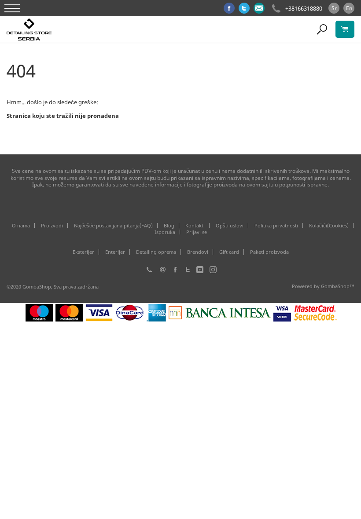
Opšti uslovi (229, 225)
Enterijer (115, 252)
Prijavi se (196, 232)
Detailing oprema (156, 252)
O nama (21, 225)
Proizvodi (52, 225)
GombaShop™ (337, 286)
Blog (169, 225)
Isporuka (165, 232)
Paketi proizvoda (269, 252)
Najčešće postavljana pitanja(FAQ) (113, 225)
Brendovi (197, 252)
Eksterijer (83, 252)
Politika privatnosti (276, 225)
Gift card (229, 252)
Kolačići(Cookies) (329, 225)
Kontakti (195, 225)
